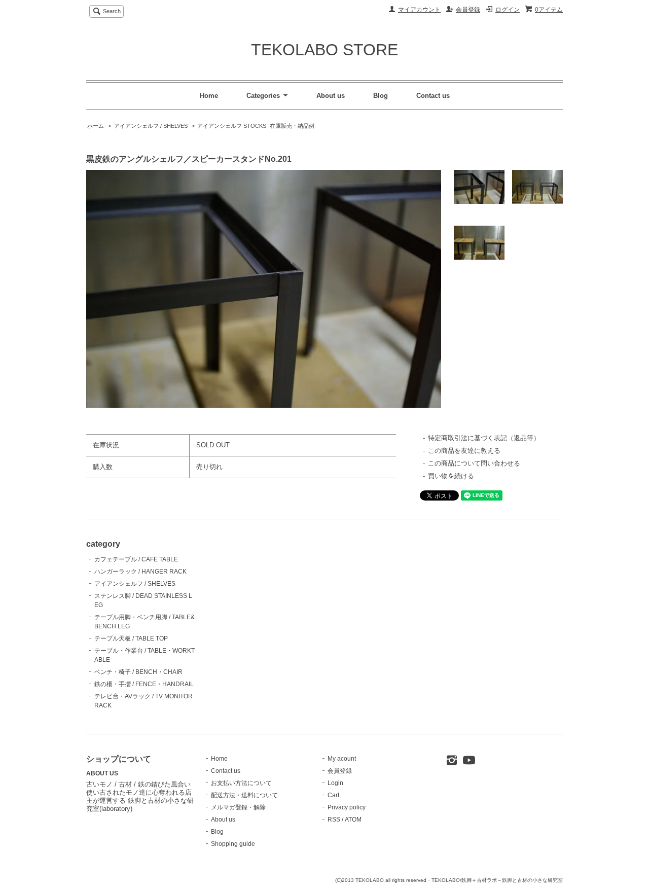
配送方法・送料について (244, 795)
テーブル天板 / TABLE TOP (131, 638)
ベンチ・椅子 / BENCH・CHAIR (138, 671)
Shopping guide (233, 843)
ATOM (353, 819)
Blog (380, 95)
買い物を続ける (451, 476)
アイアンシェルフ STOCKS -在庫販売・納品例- (256, 126)
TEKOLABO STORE (324, 50)
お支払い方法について (241, 783)
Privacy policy (347, 807)
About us (330, 95)
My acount (342, 758)
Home (209, 95)
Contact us (433, 95)
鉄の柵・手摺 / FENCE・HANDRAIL (144, 684)
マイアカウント (419, 9)
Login (335, 783)
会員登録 (468, 9)
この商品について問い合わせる (474, 463)
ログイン (507, 9)
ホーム (95, 126)
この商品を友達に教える (464, 450)
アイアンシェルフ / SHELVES (151, 126)
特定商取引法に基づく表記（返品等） (484, 438)
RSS (334, 819)
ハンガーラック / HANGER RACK (140, 571)
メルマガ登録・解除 (238, 807)
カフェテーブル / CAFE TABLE (136, 559)
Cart (333, 795)
